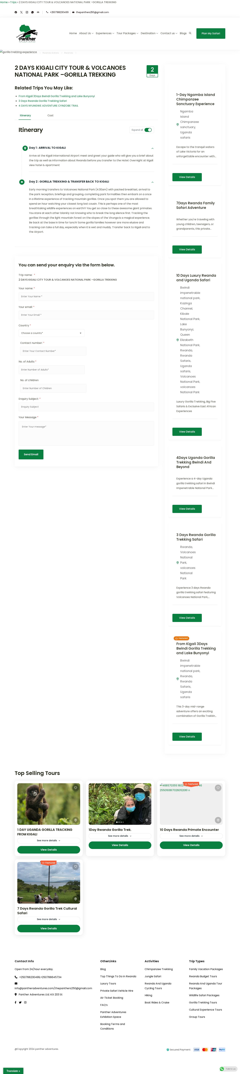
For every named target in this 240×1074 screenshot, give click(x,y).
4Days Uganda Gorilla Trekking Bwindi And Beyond (195, 462)
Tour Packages (126, 33)
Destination (148, 33)
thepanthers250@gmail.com (92, 12)
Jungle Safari (153, 976)
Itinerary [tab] (25, 115)
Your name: (27, 288)
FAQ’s (104, 1005)
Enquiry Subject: (30, 399)
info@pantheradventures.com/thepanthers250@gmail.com (53, 988)
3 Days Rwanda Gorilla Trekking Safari (43, 101)
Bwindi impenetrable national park (190, 292)
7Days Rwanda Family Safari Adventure (195, 205)
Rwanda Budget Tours (203, 976)
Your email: (26, 307)
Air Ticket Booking (111, 998)
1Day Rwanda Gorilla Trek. (110, 829)
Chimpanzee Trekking (159, 969)
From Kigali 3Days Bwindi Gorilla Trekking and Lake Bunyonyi (57, 96)
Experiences (104, 33)
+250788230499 (59, 12)
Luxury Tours (108, 983)
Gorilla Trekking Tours (203, 1002)
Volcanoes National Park (188, 557)
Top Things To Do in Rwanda (118, 976)
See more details (47, 840)
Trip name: (27, 275)
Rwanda (186, 350)
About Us (85, 33)
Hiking (148, 995)
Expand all (137, 130)
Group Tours (197, 1017)
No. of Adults (27, 361)
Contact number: (32, 343)
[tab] (117, 822)
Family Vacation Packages (206, 969)
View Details (187, 177)
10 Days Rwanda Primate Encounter (189, 829)
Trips (13, 2)
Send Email (31, 454)
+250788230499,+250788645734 (40, 977)
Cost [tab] (51, 115)
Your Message (28, 417)
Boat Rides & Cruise (157, 1002)
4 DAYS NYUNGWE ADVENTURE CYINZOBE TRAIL (49, 106)
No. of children (29, 380)
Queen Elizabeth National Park (190, 340)
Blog (103, 969)
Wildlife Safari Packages (204, 995)
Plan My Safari (211, 33)
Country (25, 325)
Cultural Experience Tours (205, 1010)
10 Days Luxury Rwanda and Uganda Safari (196, 277)
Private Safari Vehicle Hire (116, 991)
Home (4, 2)
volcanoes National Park (187, 573)
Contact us (167, 33)
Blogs (183, 33)
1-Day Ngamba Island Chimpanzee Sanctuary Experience (195, 99)
